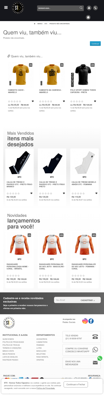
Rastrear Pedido (10, 360)
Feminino (40, 345)
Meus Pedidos (9, 354)
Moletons (41, 354)
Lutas (39, 348)
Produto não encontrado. (59, 24)
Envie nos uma (72, 363)
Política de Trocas (11, 345)
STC (46, 24)
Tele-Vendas (73, 337)
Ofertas (40, 360)
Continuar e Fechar (75, 384)
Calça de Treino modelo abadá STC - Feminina (84, 183)
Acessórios (41, 339)
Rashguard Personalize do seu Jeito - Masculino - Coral (52, 266)
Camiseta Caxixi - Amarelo (16, 91)
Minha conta (8, 351)
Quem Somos (8, 339)
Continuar (95, 43)
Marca (40, 24)
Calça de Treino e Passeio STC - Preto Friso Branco (19, 184)
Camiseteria (41, 342)
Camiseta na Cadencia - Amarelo (50, 91)
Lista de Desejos (10, 357)
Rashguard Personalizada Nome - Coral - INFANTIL (18, 266)
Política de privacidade (13, 342)
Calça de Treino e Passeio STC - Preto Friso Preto (52, 184)
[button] (88, 17)
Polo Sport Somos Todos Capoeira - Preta (83, 91)
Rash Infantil (42, 357)
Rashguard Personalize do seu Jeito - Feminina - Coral (84, 266)
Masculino (41, 351)
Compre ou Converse (77, 350)
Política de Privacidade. (45, 388)
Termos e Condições (12, 348)
